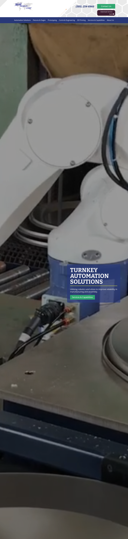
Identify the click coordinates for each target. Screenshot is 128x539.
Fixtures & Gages (39, 20)
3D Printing (81, 20)
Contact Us (106, 6)
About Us (110, 20)
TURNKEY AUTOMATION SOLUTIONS (89, 276)
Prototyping (52, 20)
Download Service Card (106, 13)
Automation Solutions (22, 20)
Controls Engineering (67, 20)
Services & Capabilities (96, 20)
